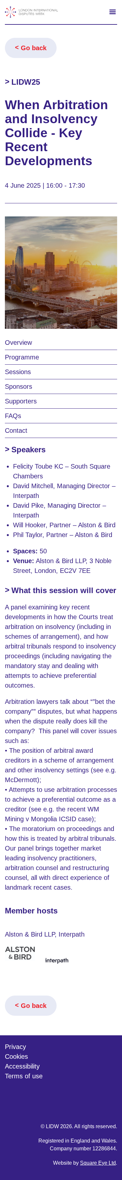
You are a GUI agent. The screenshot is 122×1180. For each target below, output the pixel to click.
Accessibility (22, 1066)
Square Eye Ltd (98, 1163)
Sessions (18, 371)
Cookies (16, 1056)
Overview (18, 342)
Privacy (15, 1046)
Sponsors (18, 386)
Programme (22, 357)
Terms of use (24, 1076)
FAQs (13, 415)
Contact (16, 430)
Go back (34, 47)
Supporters (21, 401)
